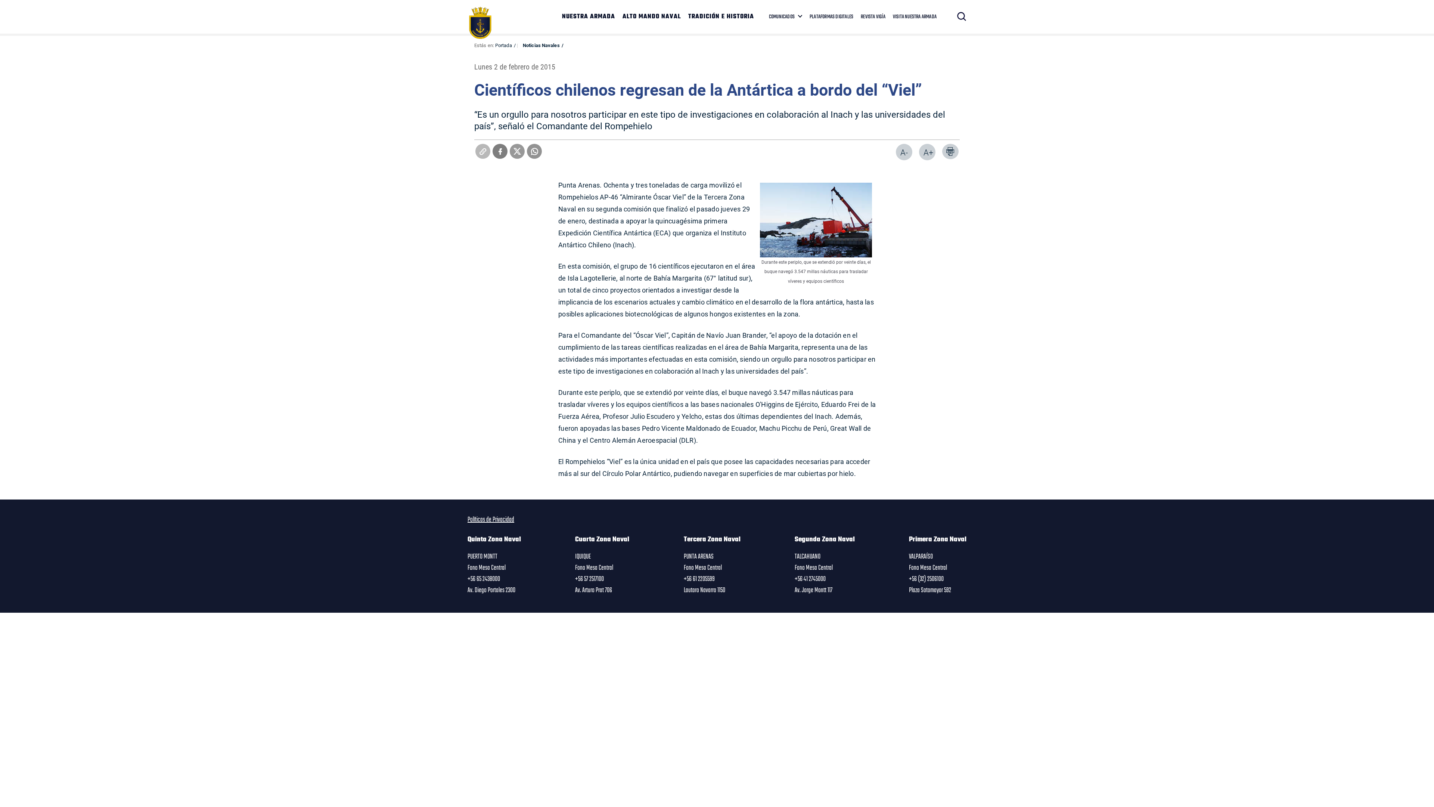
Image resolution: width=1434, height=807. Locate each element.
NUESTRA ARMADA (588, 16)
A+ (928, 152)
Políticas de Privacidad (491, 519)
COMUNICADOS (782, 17)
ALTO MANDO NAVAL (652, 16)
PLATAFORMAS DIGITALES (831, 17)
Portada (503, 45)
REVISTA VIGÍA (873, 17)
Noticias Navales (541, 45)
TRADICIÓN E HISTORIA (721, 16)
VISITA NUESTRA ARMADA (915, 17)
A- (904, 152)
